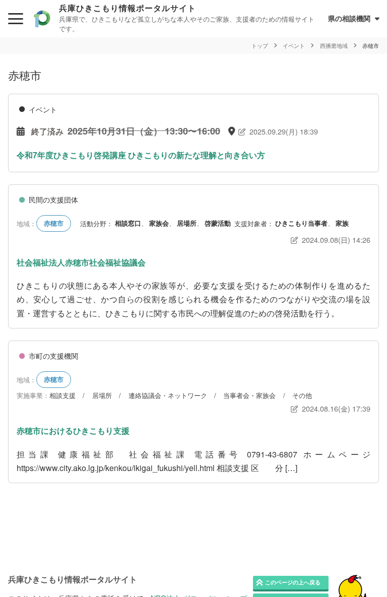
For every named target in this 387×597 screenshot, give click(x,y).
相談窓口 (128, 223)
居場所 (187, 223)
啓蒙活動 (218, 223)
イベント (43, 109)
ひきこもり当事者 (301, 223)
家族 (342, 223)
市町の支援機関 (53, 356)
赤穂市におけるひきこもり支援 (73, 430)
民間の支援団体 (53, 199)
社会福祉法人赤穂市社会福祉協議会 (81, 262)
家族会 (159, 223)
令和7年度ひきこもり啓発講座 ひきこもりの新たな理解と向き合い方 (141, 155)
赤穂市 (53, 223)
